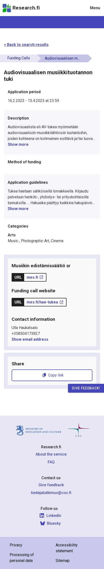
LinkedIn (53, 515)
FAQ (51, 462)
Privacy (16, 545)
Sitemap (63, 560)
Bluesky (54, 523)
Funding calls (18, 58)
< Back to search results (26, 44)
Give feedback (51, 485)
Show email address (30, 339)
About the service (51, 454)
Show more (18, 144)
